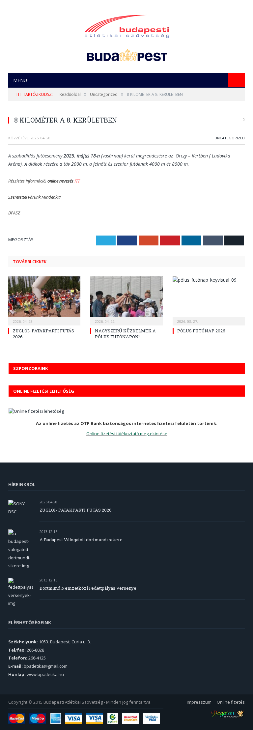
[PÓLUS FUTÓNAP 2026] (209, 299)
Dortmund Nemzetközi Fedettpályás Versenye (88, 588)
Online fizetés (231, 702)
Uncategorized (229, 137)
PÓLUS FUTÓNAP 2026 (201, 331)
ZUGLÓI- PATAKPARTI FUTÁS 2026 (76, 510)
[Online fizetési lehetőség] (36, 411)
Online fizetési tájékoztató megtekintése (126, 433)
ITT (77, 181)
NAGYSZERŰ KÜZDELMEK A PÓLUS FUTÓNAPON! (125, 334)
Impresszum (199, 702)
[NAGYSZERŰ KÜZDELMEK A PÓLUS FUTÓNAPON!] (126, 299)
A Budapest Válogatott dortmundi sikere (81, 540)
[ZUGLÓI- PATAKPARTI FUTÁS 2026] (44, 299)
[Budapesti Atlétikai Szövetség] (127, 24)
